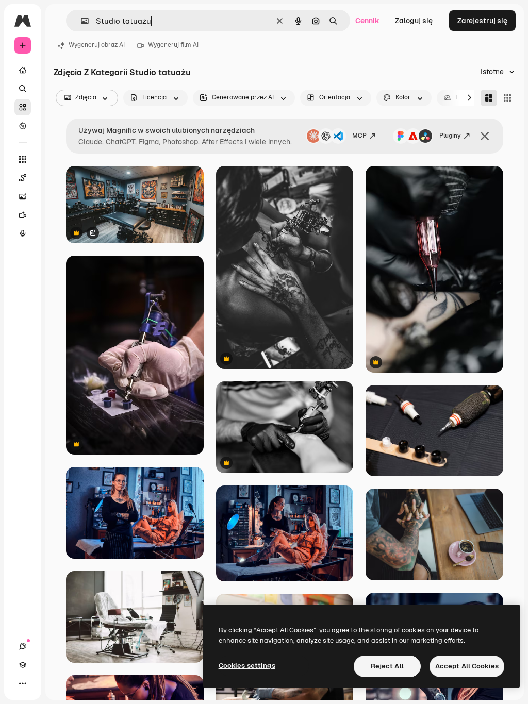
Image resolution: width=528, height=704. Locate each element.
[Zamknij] (484, 136)
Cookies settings (247, 665)
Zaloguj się (414, 20)
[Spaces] (22, 178)
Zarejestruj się (482, 20)
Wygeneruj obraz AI (97, 45)
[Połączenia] (22, 646)
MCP (359, 135)
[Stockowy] (22, 107)
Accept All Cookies (467, 666)
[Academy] (22, 665)
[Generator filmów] (22, 215)
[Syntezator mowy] (22, 233)
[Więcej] (22, 683)
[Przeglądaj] (22, 126)
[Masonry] (489, 98)
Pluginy (450, 135)
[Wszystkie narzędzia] (22, 159)
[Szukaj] (22, 88)
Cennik (367, 20)
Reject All (387, 666)
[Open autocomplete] (81, 21)
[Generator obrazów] (22, 196)
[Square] (507, 98)
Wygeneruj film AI (173, 45)
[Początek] (22, 70)
